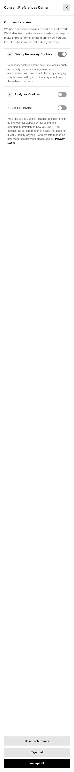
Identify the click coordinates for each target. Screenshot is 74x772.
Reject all (37, 752)
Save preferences (37, 741)
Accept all (37, 763)
